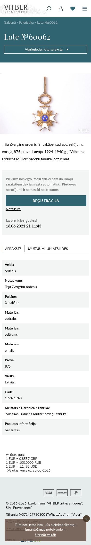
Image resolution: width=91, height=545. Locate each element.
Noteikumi (13, 208)
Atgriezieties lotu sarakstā (44, 49)
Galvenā (10, 22)
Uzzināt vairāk (45, 534)
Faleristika (26, 22)
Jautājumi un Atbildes (48, 248)
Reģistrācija (46, 200)
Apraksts (13, 248)
